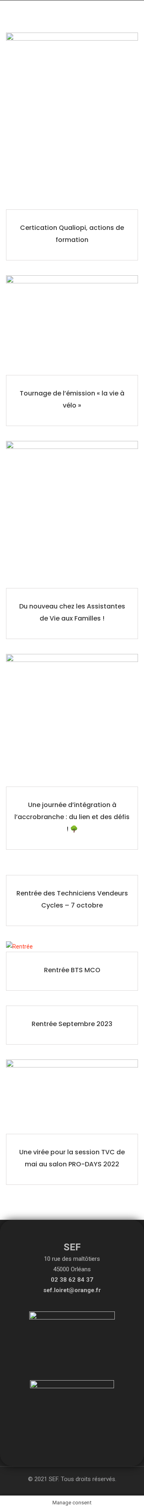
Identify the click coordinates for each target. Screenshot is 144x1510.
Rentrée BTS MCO (72, 970)
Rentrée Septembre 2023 (72, 1024)
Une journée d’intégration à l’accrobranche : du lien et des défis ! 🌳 (72, 817)
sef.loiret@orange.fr (72, 1290)
